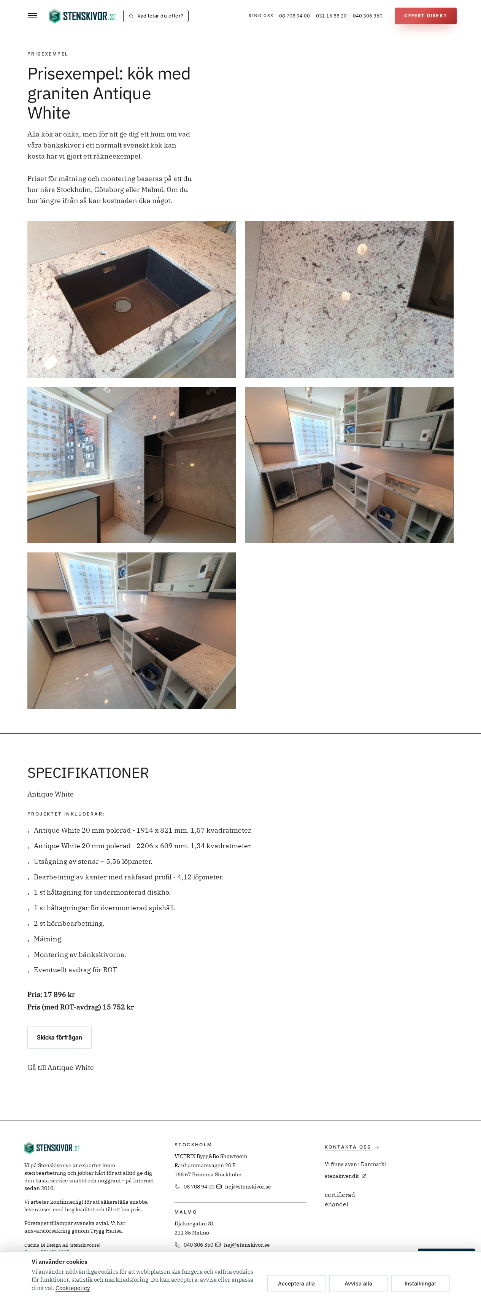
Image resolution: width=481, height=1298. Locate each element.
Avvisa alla (358, 1283)
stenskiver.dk (342, 1176)
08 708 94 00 (294, 16)
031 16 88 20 (331, 16)
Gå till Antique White (60, 1067)
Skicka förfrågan (59, 1037)
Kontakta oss (348, 1147)
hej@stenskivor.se (248, 1186)
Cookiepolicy (73, 1288)
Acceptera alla (296, 1283)
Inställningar (420, 1283)
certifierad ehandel (340, 1199)
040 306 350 (368, 16)
